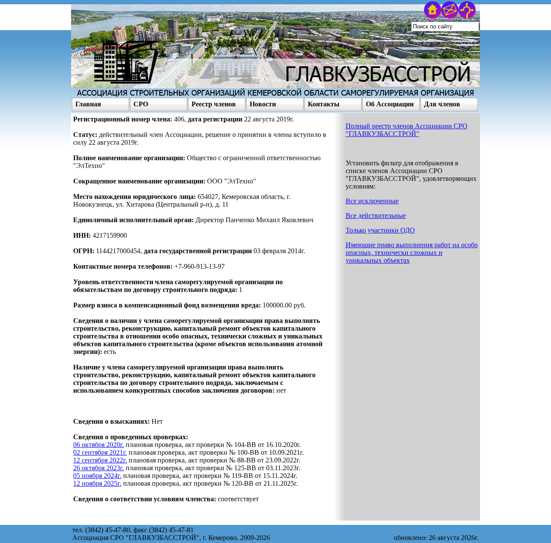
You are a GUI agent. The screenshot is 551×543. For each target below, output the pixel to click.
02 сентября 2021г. (100, 452)
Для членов (442, 104)
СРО (140, 104)
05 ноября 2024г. (97, 475)
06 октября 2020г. (98, 444)
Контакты (324, 104)
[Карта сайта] (467, 16)
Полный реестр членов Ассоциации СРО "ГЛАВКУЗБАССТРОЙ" (406, 129)
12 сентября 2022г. (100, 460)
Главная (88, 104)
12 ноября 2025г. (97, 483)
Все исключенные (372, 201)
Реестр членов (214, 104)
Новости (263, 104)
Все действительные (376, 215)
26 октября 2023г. (98, 468)
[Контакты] (449, 16)
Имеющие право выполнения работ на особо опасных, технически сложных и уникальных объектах (412, 252)
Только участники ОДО (380, 230)
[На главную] (432, 16)
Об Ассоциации (390, 104)
